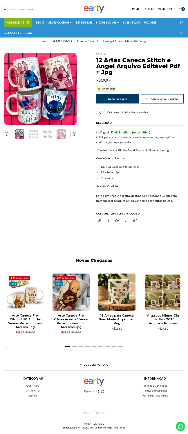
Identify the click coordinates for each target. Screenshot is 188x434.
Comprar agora (117, 99)
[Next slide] (74, 134)
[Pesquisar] (5, 9)
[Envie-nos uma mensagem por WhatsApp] (180, 426)
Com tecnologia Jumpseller (109, 427)
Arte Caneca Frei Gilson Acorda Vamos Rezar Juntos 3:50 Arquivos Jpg (71, 321)
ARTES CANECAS (58, 22)
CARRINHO (33, 390)
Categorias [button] (15, 22)
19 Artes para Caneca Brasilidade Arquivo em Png (117, 319)
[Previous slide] (7, 134)
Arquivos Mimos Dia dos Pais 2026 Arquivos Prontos (163, 319)
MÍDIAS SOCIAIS (106, 22)
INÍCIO (40, 22)
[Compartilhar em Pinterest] (126, 220)
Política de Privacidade (155, 395)
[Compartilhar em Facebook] (99, 220)
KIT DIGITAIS (84, 22)
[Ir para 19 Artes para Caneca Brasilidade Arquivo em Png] (116, 292)
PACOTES (150, 22)
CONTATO (32, 385)
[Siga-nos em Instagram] (182, 22)
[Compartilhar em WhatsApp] (117, 220)
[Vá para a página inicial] (94, 9)
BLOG (28, 32)
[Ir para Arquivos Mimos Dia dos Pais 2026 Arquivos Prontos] (162, 292)
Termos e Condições (155, 385)
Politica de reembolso (155, 390)
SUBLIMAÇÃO (131, 22)
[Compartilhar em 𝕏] (108, 220)
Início (45, 41)
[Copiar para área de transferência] (135, 220)
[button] (67, 346)
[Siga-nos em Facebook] (182, 32)
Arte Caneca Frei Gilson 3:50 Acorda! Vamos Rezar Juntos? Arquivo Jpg (25, 321)
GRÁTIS (33, 395)
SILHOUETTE (12, 32)
